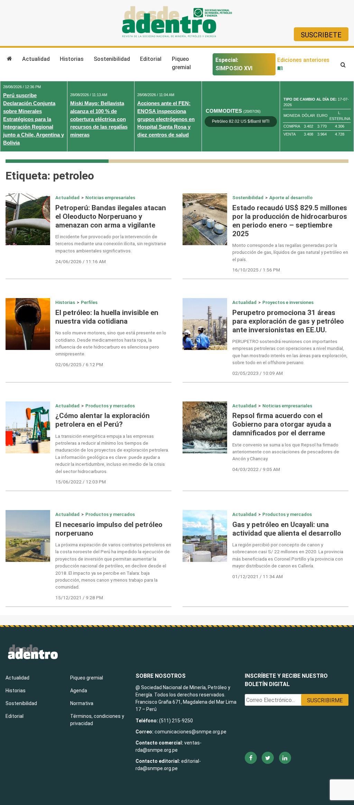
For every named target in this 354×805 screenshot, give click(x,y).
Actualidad (36, 59)
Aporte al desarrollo (291, 197)
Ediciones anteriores (303, 60)
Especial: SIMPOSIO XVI (233, 64)
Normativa (81, 703)
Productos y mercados (110, 405)
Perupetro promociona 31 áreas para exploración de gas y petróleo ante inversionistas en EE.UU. (288, 321)
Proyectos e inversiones (288, 302)
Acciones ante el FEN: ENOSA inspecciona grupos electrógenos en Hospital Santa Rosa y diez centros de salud (166, 119)
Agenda (78, 690)
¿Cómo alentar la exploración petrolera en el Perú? (102, 419)
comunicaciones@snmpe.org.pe (191, 731)
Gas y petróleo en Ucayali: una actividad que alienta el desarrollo (286, 528)
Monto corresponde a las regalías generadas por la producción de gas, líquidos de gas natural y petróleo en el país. (290, 252)
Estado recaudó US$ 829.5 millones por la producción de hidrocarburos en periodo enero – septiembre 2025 (289, 221)
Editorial (150, 59)
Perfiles (89, 302)
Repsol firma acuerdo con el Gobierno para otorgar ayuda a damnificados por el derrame (281, 424)
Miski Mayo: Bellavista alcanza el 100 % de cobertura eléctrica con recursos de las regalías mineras (99, 119)
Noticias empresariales (110, 197)
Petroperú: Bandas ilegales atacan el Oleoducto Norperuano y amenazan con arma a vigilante (110, 216)
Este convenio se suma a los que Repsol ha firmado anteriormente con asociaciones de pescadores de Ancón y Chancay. (285, 452)
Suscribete (321, 35)
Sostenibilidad (112, 59)
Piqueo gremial (181, 63)
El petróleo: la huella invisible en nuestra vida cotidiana (106, 316)
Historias (72, 59)
